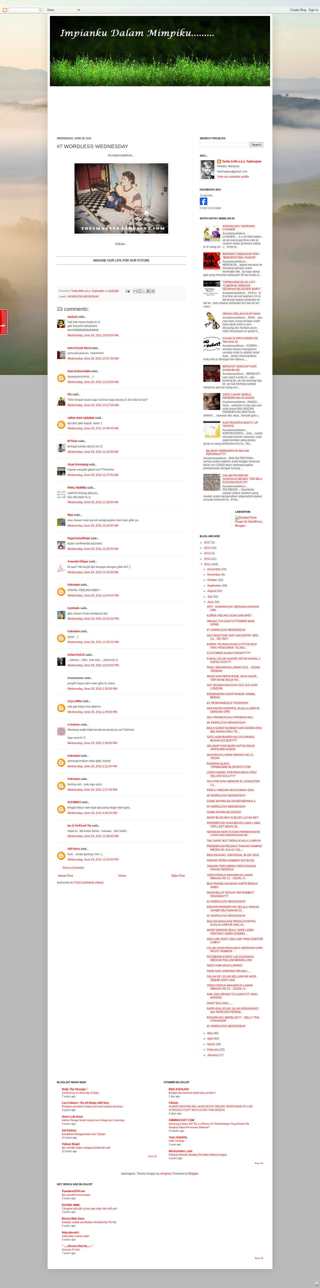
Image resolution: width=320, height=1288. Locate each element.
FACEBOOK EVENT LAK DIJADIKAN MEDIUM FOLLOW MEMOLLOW (230, 958)
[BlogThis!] (139, 291)
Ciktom (173, 1103)
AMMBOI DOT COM (181, 1120)
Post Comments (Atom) (89, 882)
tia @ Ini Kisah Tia (79, 825)
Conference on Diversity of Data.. (81, 1092)
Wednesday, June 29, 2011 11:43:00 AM (92, 572)
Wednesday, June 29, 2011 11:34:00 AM (92, 525)
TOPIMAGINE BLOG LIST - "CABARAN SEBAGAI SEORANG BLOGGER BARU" (242, 286)
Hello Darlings (176, 1140)
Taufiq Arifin (206, 195)
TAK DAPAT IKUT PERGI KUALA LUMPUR (234, 840)
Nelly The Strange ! (74, 1089)
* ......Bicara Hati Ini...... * (77, 1246)
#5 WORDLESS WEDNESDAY (226, 795)
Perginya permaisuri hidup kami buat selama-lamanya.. (93, 1106)
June (210, 602)
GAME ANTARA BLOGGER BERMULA (231, 801)
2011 (207, 564)
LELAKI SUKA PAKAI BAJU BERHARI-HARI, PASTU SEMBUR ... (235, 949)
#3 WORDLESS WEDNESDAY (226, 901)
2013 (207, 553)
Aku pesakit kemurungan (76, 1194)
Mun (70, 515)
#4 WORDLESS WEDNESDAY (226, 806)
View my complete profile (233, 176)
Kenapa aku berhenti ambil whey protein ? (192, 1092)
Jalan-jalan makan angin (75, 1236)
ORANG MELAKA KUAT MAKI (241, 313)
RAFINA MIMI (70, 1205)
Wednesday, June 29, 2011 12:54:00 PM (93, 665)
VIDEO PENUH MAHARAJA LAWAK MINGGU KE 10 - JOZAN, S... (230, 987)
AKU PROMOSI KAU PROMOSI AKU (230, 717)
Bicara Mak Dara (73, 1218)
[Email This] (135, 291)
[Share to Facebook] (148, 291)
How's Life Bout (72, 1116)
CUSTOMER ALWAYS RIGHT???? (229, 653)
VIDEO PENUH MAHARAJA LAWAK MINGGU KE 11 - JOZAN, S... (230, 876)
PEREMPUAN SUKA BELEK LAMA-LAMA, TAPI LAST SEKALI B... (234, 824)
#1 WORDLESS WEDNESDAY (226, 1026)
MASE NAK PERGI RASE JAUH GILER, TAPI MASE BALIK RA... (232, 678)
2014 (207, 548)
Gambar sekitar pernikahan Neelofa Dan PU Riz (89, 1222)
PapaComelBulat (78, 538)
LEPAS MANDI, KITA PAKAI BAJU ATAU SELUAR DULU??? (232, 774)
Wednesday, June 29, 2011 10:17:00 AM (93, 405)
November (214, 574)
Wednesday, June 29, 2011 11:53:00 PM (93, 859)
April (210, 1038)
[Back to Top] (317, 1284)
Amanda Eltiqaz (77, 561)
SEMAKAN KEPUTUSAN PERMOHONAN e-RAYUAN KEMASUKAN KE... (233, 833)
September (214, 585)
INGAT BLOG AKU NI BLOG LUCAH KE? (232, 817)
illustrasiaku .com (180, 1151)
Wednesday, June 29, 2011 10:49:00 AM (93, 428)
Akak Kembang (77, 464)
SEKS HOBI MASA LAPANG (224, 965)
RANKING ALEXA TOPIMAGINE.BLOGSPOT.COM (229, 765)
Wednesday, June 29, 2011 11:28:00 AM (92, 502)
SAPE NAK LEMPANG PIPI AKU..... (229, 971)
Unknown (73, 584)
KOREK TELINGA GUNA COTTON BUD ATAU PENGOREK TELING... (232, 646)
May (210, 1033)
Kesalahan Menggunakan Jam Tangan (83, 1134)
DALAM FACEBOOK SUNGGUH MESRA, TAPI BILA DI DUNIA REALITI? (242, 479)
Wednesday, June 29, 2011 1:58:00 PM (92, 743)
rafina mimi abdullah (80, 417)
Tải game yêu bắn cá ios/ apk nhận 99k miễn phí (89, 1208)
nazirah (72, 316)
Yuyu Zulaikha (178, 1137)
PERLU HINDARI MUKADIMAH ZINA (230, 790)
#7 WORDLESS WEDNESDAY (226, 630)
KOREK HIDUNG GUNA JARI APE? (229, 615)
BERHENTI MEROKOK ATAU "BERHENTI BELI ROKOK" (241, 255)
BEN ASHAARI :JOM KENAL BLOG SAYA (233, 855)
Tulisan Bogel (71, 1144)
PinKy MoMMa (76, 487)
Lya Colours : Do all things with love (85, 1103)
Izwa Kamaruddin (78, 371)
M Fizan (72, 441)
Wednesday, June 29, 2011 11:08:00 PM (93, 836)
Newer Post (65, 875)
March (211, 1044)
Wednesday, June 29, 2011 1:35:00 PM (92, 688)
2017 (207, 542)
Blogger (193, 1173)
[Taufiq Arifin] (203, 204)
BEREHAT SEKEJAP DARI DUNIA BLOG (240, 368)
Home (122, 875)
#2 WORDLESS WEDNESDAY (226, 915)
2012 (207, 559)
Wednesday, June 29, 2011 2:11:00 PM (92, 766)
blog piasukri (70, 1232)
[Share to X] (144, 291)
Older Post (178, 875)
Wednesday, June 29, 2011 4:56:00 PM (92, 813)
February (213, 1049)
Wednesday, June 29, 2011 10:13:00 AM (93, 382)
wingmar (165, 1173)
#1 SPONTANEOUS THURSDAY (227, 703)
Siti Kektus (69, 1130)
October (212, 580)
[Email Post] (127, 290)
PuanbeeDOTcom (73, 1191)
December (214, 569)
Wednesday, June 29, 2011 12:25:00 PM (93, 642)
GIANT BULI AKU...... (220, 1003)
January (212, 1055)
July (210, 596)
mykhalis (73, 608)
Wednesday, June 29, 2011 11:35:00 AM (92, 548)
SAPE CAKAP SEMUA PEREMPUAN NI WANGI (238, 396)
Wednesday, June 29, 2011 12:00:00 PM (93, 595)
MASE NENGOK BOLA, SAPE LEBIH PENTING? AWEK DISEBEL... (230, 932)
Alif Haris (73, 848)
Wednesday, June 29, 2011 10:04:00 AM (93, 335)
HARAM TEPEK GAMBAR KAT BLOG (230, 860)
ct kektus (73, 724)
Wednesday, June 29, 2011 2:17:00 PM (92, 789)
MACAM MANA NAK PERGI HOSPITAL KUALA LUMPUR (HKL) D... (231, 923)
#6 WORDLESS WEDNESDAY (226, 722)
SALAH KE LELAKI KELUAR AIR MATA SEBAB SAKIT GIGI (231, 978)
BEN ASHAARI (179, 1089)
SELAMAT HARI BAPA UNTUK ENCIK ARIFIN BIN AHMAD (231, 747)
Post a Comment (73, 867)
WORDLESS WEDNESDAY (83, 296)
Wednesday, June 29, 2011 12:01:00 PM (93, 618)
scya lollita (74, 701)
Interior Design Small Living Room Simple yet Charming (93, 1120)
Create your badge (210, 207)
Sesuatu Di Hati (70, 1249)
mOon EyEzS (76, 654)
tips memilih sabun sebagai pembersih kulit (86, 1147)
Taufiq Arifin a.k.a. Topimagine (88, 290)
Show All (152, 1156)
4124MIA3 (74, 802)
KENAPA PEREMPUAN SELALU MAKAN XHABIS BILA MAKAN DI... (233, 908)
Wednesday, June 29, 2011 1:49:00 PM (92, 712)
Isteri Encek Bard (79, 348)
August (212, 591)
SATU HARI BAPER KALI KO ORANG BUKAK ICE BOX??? (230, 738)
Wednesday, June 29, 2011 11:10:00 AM (92, 451)
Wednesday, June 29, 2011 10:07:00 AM (93, 358)
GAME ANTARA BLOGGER (224, 812)
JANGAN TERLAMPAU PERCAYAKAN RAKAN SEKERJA (231, 868)
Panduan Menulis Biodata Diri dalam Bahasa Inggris (198, 1154)
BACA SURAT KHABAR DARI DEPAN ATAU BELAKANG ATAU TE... (234, 729)
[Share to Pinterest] (153, 291)
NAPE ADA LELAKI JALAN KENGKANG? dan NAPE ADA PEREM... (233, 1010)
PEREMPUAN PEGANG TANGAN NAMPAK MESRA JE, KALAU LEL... (234, 848)
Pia (69, 394)
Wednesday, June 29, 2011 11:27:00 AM (92, 475)
